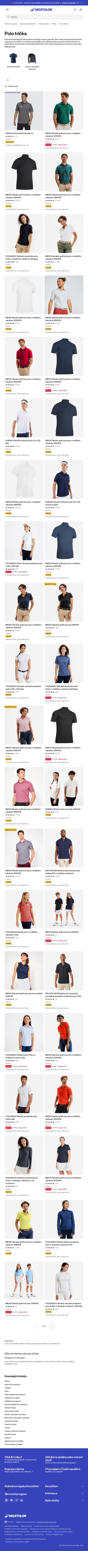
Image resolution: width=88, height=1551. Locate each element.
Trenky (7, 1428)
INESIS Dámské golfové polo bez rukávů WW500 (24, 994)
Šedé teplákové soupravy (15, 1394)
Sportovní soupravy (12, 1384)
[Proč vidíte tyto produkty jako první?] (6, 86)
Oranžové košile (11, 1421)
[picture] (24, 110)
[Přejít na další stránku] (52, 1326)
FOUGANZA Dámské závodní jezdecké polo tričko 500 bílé (23, 687)
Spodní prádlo (10, 1434)
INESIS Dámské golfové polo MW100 (62, 625)
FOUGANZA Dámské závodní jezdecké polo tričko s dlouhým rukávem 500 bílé (63, 1304)
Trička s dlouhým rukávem (32, 68)
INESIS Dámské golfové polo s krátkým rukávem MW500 (63, 257)
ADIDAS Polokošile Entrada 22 (19, 133)
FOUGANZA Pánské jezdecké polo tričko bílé (21, 1117)
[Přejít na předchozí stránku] (36, 1326)
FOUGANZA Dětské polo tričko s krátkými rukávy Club (21, 1056)
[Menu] (7, 9)
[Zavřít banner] (81, 3)
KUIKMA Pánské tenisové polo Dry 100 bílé (23, 441)
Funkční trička (10, 1424)
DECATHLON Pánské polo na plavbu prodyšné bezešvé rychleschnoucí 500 (63, 994)
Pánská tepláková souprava (16, 1404)
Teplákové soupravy (13, 1401)
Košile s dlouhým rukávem (15, 1414)
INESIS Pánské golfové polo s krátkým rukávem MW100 (23, 871)
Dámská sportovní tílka (14, 1441)
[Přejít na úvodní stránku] (41, 9)
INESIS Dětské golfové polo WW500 (62, 932)
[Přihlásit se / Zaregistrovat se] (75, 9)
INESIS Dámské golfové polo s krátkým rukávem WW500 (63, 1056)
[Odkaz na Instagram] (16, 1500)
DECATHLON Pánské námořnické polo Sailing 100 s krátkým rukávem (63, 871)
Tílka (6, 1391)
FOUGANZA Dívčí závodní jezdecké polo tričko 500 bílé (24, 564)
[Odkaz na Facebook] (6, 1500)
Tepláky (8, 1388)
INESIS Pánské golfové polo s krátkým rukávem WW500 (63, 134)
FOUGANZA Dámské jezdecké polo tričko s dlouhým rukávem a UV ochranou (22, 1180)
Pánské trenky (10, 1408)
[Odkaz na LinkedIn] (21, 1500)
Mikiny (7, 1381)
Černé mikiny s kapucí (14, 1444)
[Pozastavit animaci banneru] (78, 3)
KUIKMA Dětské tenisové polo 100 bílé (62, 809)
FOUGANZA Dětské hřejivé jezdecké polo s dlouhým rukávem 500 (62, 1243)
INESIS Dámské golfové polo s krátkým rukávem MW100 (24, 749)
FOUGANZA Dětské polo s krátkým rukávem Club (22, 933)
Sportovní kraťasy (12, 1411)
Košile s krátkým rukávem (15, 1431)
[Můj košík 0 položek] (80, 9)
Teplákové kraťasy (12, 1398)
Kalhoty (8, 1438)
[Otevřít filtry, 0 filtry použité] (8, 80)
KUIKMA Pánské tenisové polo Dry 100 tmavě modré (63, 503)
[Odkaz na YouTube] (11, 1500)
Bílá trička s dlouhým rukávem (17, 1418)
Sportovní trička (13, 67)
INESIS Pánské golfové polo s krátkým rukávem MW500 (23, 196)
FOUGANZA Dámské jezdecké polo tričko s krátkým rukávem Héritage (22, 257)
